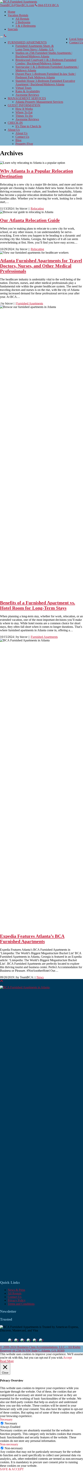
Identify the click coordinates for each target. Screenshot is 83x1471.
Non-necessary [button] (9, 1444)
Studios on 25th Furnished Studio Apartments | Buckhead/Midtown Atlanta (43, 54)
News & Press (16, 1289)
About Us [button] (14, 129)
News (40, 977)
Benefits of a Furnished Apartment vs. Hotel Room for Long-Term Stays (37, 605)
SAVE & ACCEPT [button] (12, 1469)
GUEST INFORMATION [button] (24, 105)
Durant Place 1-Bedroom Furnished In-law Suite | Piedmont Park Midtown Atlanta (45, 75)
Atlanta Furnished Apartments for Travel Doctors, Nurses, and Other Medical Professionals (41, 266)
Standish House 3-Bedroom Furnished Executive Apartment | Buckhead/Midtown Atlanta (45, 82)
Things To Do (24, 115)
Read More (7, 1361)
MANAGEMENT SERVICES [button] (27, 98)
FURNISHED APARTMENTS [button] (27, 42)
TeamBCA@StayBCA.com (17, 5)
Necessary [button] (6, 1419)
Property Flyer (24, 143)
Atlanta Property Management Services (39, 101)
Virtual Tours (23, 87)
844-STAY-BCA (48, 5)
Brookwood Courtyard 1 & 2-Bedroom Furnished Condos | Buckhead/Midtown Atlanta (45, 61)
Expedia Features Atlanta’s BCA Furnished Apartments (32, 939)
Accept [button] (67, 1357)
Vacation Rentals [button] (18, 15)
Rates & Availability (27, 91)
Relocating (37, 208)
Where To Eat (23, 112)
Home (11, 11)
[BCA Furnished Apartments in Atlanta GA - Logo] (18, 1)
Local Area (76, 39)
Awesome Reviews (27, 94)
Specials (13, 29)
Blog (18, 140)
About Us (21, 133)
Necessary (11, 1423)
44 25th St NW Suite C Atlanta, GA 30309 (38, 1350)
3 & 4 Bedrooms (25, 25)
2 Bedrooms (22, 22)
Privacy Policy (16, 1300)
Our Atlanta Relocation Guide (30, 220)
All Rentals (22, 18)
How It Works (24, 108)
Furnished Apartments (29, 303)
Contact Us (76, 42)
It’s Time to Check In (28, 126)
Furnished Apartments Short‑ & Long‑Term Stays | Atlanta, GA (34, 47)
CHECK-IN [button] (15, 122)
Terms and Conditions (21, 1303)
